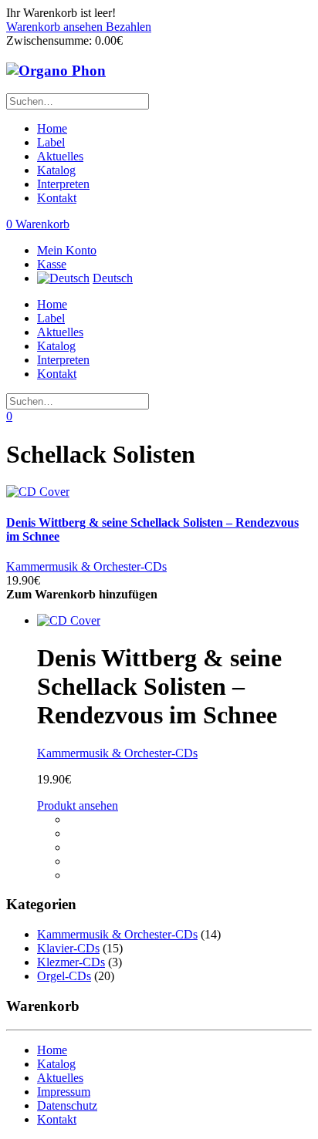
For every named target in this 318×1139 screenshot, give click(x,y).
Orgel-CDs (64, 975)
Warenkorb (37, 224)
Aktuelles (60, 156)
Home (52, 128)
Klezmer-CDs (71, 962)
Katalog (56, 170)
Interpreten (63, 183)
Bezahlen (128, 26)
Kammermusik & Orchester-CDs (86, 566)
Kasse (51, 264)
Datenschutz (67, 1105)
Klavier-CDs (68, 948)
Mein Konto (66, 250)
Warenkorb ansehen (56, 26)
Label (51, 142)
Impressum (63, 1091)
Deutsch (113, 278)
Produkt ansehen (77, 805)
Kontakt (56, 197)
